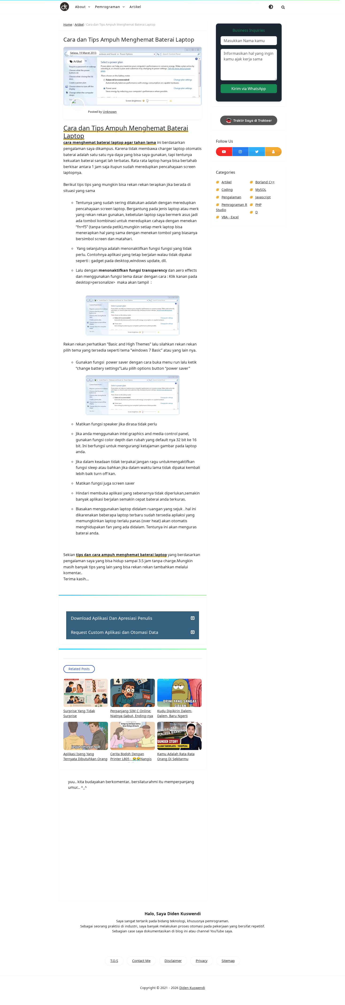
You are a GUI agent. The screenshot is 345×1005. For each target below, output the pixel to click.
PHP (258, 204)
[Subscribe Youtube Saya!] (224, 151)
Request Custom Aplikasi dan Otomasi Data (114, 632)
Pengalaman (231, 197)
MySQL (260, 189)
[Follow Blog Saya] (273, 151)
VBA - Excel (230, 217)
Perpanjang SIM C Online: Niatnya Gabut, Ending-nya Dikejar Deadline (131, 716)
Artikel (77, 61)
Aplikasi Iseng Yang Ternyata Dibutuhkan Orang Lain (85, 759)
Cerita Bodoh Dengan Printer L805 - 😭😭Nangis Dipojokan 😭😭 (131, 759)
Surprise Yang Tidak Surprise (79, 713)
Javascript (263, 197)
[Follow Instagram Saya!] (240, 151)
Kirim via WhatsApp (248, 88)
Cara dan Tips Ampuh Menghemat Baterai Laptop (125, 132)
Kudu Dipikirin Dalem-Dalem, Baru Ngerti (174, 713)
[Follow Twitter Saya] (257, 151)
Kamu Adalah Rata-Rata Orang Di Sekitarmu (176, 756)
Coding (227, 189)
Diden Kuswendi (192, 987)
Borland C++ (265, 182)
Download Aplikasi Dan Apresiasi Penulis (111, 618)
